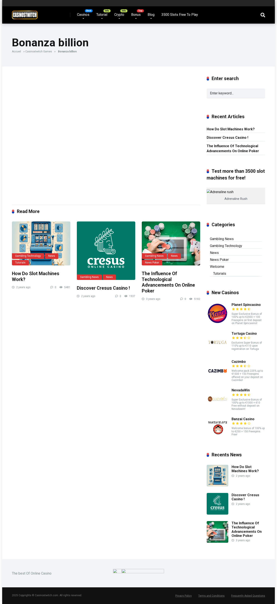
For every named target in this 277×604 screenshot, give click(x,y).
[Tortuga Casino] (217, 352)
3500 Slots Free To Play (179, 15)
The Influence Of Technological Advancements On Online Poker (168, 282)
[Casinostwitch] (25, 13)
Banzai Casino (243, 419)
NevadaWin (241, 390)
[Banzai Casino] (217, 437)
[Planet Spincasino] (217, 323)
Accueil (16, 51)
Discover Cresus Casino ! (103, 288)
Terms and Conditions (211, 595)
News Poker (152, 262)
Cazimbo (239, 362)
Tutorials (20, 262)
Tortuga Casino (244, 333)
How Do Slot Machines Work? (231, 129)
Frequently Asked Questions (248, 595)
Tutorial (101, 15)
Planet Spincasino (246, 305)
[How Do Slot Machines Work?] (41, 243)
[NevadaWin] (217, 409)
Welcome (217, 267)
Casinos (83, 15)
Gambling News (89, 277)
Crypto (119, 15)
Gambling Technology (28, 255)
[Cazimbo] (217, 380)
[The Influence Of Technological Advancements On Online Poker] (171, 243)
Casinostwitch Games (38, 51)
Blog (151, 15)
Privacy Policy (183, 595)
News (51, 255)
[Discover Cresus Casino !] (106, 250)
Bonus (136, 15)
